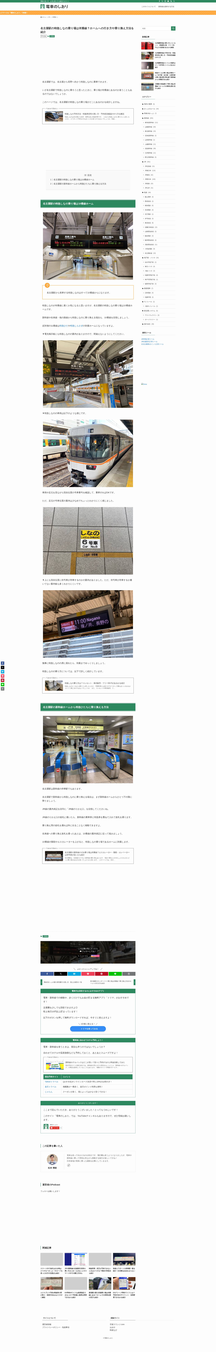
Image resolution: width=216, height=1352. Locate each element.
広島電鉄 (149, 293)
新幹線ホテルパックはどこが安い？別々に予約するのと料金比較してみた (95, 1062)
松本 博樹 (52, 1168)
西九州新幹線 (150, 157)
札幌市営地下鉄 (151, 275)
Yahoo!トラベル (51, 1082)
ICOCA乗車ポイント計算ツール (152, 344)
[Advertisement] (87, 57)
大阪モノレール (151, 306)
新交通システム (151, 311)
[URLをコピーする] (128, 974)
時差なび (113, 1330)
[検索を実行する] (173, 28)
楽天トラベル (50, 1087)
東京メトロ (150, 266)
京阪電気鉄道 (151, 244)
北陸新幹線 (150, 148)
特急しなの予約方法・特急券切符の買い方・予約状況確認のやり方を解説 (94, 114)
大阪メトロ (150, 271)
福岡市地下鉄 (150, 284)
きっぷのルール (151, 109)
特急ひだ (64, 326)
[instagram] (165, 1)
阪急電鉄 (149, 236)
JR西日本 (150, 179)
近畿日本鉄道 (151, 227)
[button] (47, 974)
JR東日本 (150, 170)
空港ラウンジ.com (117, 1324)
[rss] (171, 1)
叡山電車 (149, 197)
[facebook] (159, 1)
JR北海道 (150, 166)
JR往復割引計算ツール (149, 341)
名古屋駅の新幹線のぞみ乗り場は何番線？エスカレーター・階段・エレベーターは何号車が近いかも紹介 (97, 853)
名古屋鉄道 (150, 253)
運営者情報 (46, 1324)
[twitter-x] (162, 1)
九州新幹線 (150, 153)
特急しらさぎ (76, 326)
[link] (68, 1165)
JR (147, 162)
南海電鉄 (149, 205)
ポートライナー (151, 319)
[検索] (174, 1)
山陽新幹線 (150, 127)
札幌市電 (149, 297)
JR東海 (52, 36)
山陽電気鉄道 (150, 231)
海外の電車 (149, 104)
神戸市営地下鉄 (151, 279)
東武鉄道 (149, 223)
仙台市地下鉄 (150, 262)
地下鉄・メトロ (151, 258)
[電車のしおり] (54, 6)
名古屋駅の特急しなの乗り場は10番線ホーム (74, 179)
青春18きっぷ (150, 113)
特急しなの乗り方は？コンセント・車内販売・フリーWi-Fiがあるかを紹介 (95, 683)
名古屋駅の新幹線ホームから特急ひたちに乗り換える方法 (80, 184)
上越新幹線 (150, 144)
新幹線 (148, 118)
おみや (112, 1327)
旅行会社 (149, 324)
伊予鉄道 (149, 218)
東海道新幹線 (151, 122)
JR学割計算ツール (147, 339)
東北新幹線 (150, 131)
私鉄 (147, 192)
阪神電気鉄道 (150, 240)
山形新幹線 (150, 140)
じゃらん (49, 1092)
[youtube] (168, 1)
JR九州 (149, 188)
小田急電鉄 (150, 249)
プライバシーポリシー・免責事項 (55, 1327)
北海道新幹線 (150, 135)
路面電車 (148, 288)
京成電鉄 (149, 210)
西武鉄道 (149, 201)
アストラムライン (152, 315)
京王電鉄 (149, 214)
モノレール (149, 302)
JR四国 (149, 183)
